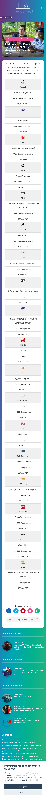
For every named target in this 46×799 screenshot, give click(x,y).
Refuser (23, 793)
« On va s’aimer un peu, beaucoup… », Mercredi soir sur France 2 (28, 709)
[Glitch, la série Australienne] (7, 698)
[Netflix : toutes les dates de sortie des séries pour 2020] (7, 721)
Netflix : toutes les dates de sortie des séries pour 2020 (28, 721)
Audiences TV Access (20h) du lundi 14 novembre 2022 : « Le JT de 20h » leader (28, 673)
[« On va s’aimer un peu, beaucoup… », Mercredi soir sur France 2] (7, 709)
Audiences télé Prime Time (19, 39)
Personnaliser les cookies (29, 780)
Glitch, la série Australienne (24, 697)
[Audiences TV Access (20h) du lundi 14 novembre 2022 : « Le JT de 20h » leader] (7, 672)
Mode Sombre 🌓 (6, 17)
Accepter (23, 787)
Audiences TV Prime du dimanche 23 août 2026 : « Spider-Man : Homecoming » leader (29, 647)
